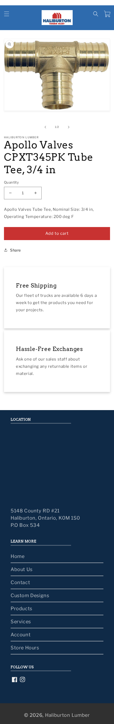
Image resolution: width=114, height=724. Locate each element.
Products (21, 608)
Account (20, 634)
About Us (22, 569)
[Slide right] (68, 127)
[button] (6, 14)
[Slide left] (45, 127)
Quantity (11, 182)
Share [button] (15, 250)
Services (21, 621)
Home (17, 556)
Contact (20, 582)
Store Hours (25, 647)
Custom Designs (30, 595)
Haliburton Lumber (67, 715)
